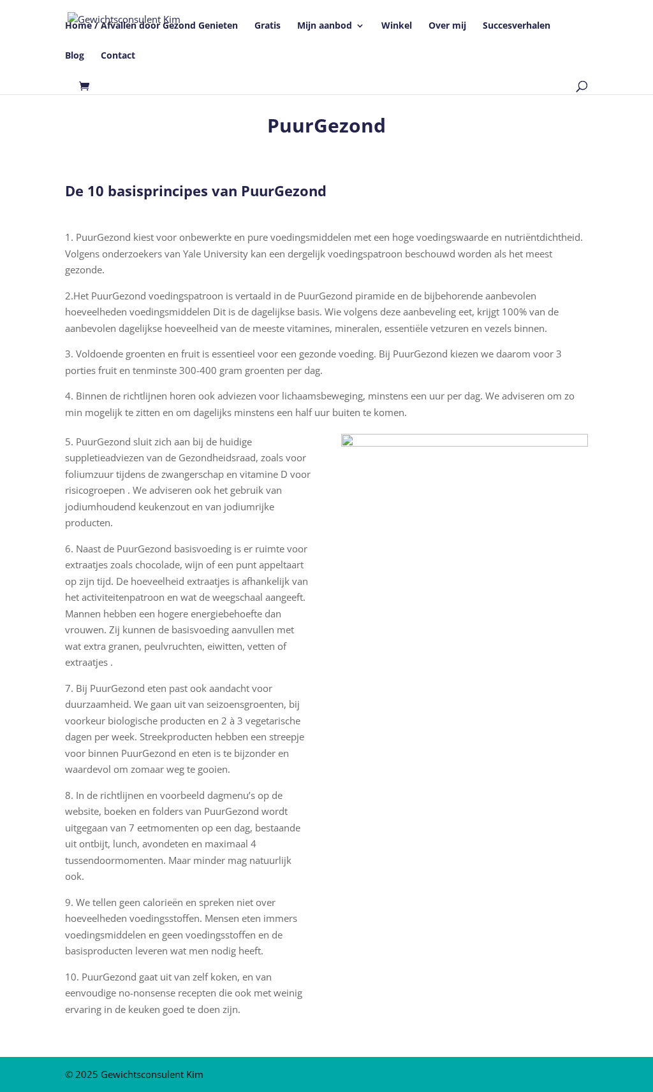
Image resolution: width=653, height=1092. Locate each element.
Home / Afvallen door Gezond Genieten (151, 26)
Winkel (396, 26)
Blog (74, 56)
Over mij (447, 26)
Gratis (267, 26)
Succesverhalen (516, 26)
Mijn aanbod (324, 26)
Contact (118, 56)
